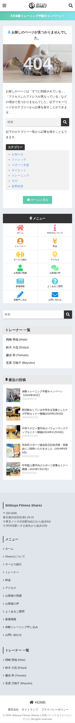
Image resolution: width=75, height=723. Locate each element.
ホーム (20, 233)
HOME (40, 702)
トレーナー (20, 246)
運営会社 (13, 709)
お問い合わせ (55, 299)
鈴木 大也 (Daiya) (17, 347)
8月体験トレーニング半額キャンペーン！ (38, 15)
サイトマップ (30, 709)
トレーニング (20, 175)
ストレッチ (19, 159)
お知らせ (17, 154)
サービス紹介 (20, 259)
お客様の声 (55, 273)
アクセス (55, 259)
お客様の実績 (20, 273)
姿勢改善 (17, 186)
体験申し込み (20, 299)
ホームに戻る (39, 199)
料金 (55, 246)
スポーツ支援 (20, 164)
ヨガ (14, 180)
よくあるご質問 (55, 286)
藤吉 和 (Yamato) (17, 355)
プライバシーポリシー (55, 709)
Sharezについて (55, 233)
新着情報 (20, 286)
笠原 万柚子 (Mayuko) (20, 362)
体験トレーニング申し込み (21, 627)
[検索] (65, 122)
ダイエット (19, 170)
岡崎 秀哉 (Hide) (16, 339)
